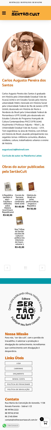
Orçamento (18, 374)
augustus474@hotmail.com (15, 150)
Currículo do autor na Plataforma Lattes (22, 156)
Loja (19, 363)
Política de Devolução (19, 389)
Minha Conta (18, 379)
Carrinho (18, 368)
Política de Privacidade (18, 384)
